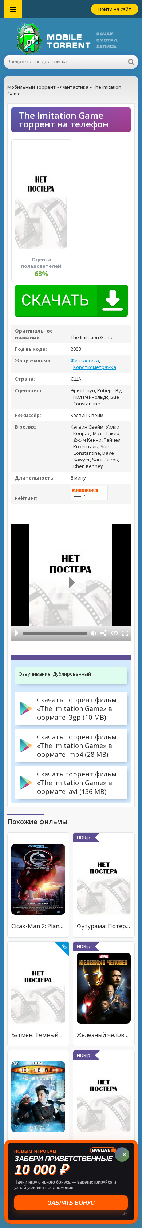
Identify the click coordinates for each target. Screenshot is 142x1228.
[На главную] (71, 36)
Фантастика (85, 360)
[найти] (131, 62)
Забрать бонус (71, 1203)
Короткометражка (94, 367)
